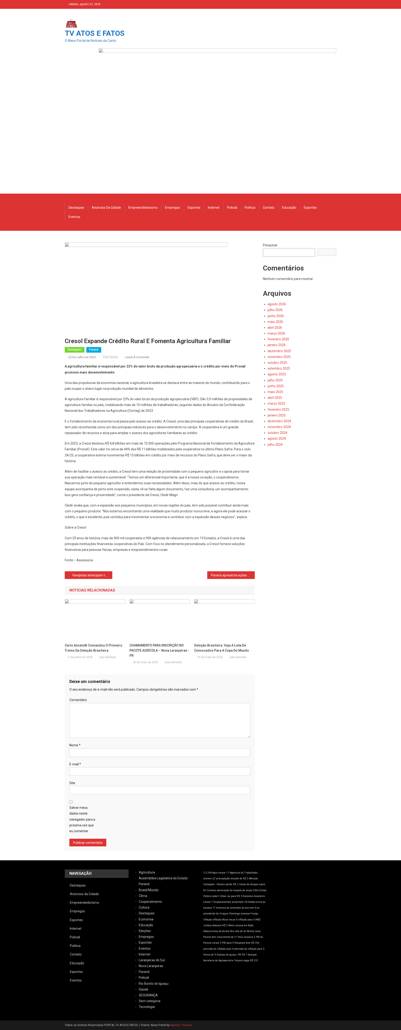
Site (72, 783)
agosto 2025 (277, 374)
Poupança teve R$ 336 (246, 942)
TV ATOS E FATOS (95, 33)
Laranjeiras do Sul (152, 960)
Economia (146, 919)
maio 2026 (275, 322)
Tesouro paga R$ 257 (246, 960)
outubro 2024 (277, 433)
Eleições (145, 931)
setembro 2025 (279, 368)
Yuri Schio (110, 357)
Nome (75, 745)
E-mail (75, 764)
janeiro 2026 (277, 345)
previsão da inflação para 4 (218, 948)
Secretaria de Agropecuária (218, 960)
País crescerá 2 (246, 937)
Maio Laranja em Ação (240, 925)
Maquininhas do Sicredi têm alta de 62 (224, 931)
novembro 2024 (279, 427)
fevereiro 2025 (278, 409)
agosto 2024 (277, 438)
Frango (254, 913)
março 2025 (276, 403)
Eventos (74, 217)
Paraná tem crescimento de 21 (220, 937)
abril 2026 (275, 327)
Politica (250, 207)
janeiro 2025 (277, 415)
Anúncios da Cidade (106, 207)
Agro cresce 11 (220, 872)
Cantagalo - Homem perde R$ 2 (220, 884)
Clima (143, 896)
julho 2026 (275, 310)
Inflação (207, 919)
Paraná (93, 349)
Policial (232, 207)
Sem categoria (149, 1001)
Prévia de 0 (209, 954)
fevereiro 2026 (278, 339)
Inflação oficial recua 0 (225, 919)
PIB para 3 (228, 942)
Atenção (253, 878)
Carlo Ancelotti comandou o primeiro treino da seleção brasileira (93, 647)
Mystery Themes (181, 1025)
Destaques (76, 207)
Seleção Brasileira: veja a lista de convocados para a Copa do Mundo (221, 647)
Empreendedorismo (143, 207)
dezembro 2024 (279, 421)
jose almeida (107, 657)
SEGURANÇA (148, 995)
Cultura (144, 907)
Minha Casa (254, 931)
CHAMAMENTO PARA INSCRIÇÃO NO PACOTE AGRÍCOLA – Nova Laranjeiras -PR (159, 650)
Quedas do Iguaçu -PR (229, 954)
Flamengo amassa (239, 913)
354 (209, 872)
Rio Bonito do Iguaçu (153, 983)
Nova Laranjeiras (151, 966)
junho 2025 (276, 386)
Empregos (172, 207)
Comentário (78, 700)
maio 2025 (275, 392)
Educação (289, 207)
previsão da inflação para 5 (249, 948)
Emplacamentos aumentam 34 (230, 901)
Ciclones (211, 890)
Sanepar (252, 954)
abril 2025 (275, 398)
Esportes (194, 207)
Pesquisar (270, 245)
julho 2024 (275, 444)
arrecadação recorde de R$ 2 (232, 878)
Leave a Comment (137, 357)
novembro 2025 (279, 357)
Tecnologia (147, 1007)
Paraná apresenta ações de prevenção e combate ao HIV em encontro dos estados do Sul (233, 575)
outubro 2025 (277, 362)
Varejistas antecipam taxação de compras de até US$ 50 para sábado (92, 575)
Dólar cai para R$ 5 (231, 896)
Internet (214, 207)
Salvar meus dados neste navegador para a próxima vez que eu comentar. (82, 819)
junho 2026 (276, 316)
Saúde (143, 989)
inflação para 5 (246, 919)
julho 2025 (275, 380)
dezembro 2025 (279, 351)
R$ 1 (244, 954)
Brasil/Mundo (148, 890)
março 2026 (276, 333)
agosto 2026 (277, 304)
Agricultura (147, 872)
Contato (269, 207)
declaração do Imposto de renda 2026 (238, 890)
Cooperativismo (150, 901)
